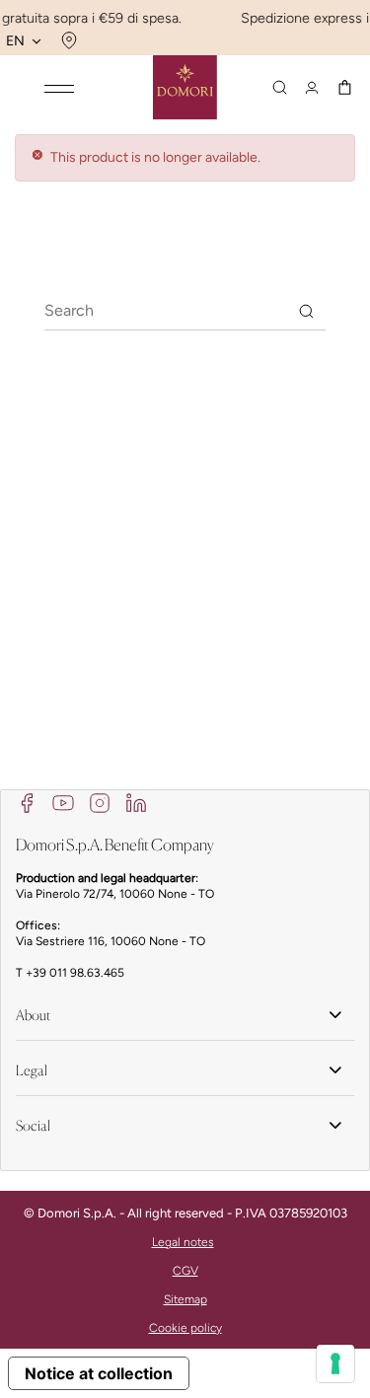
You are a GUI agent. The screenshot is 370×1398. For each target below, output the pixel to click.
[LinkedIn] (136, 801)
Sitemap (185, 1299)
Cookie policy (185, 1328)
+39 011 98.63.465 (75, 973)
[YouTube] (63, 801)
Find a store (66, 40)
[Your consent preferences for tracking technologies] (335, 1363)
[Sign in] (311, 88)
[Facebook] (26, 801)
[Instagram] (100, 801)
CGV (185, 1271)
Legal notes (183, 1242)
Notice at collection (99, 1373)
